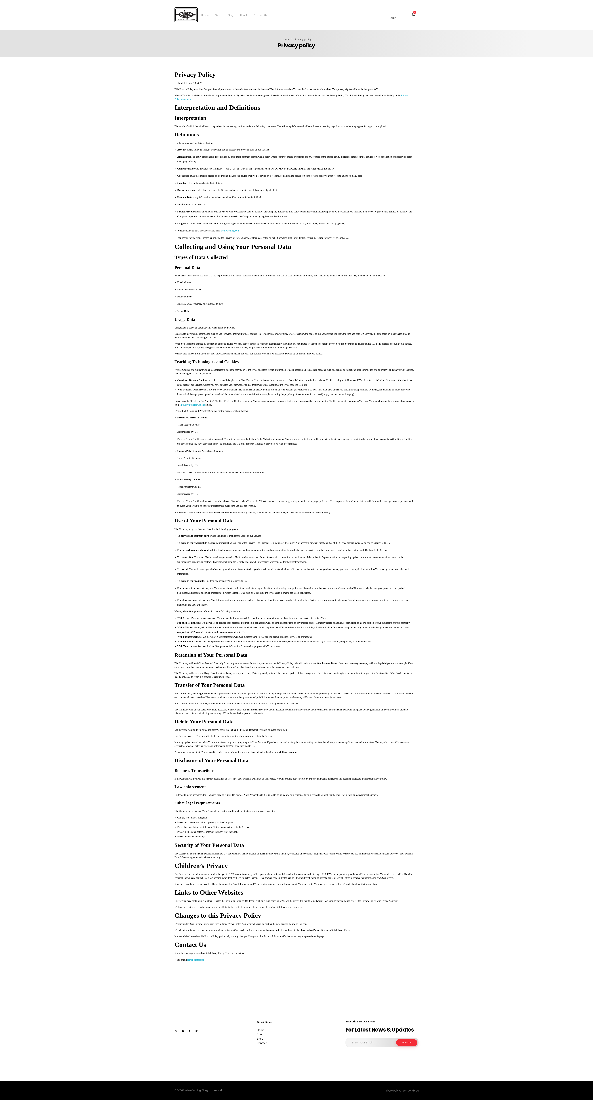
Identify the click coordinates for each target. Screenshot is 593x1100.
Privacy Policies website (193, 404)
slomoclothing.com (230, 230)
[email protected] (195, 959)
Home (285, 39)
